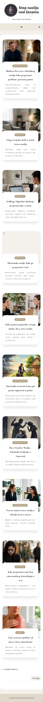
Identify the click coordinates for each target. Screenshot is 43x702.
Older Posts (11, 669)
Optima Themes (28, 698)
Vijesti (20, 632)
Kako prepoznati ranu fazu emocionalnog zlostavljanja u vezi (20, 576)
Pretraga (35, 678)
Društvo (20, 134)
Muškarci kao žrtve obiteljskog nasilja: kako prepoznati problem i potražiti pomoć (20, 75)
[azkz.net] (21, 10)
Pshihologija (20, 66)
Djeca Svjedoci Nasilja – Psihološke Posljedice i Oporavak (20, 452)
